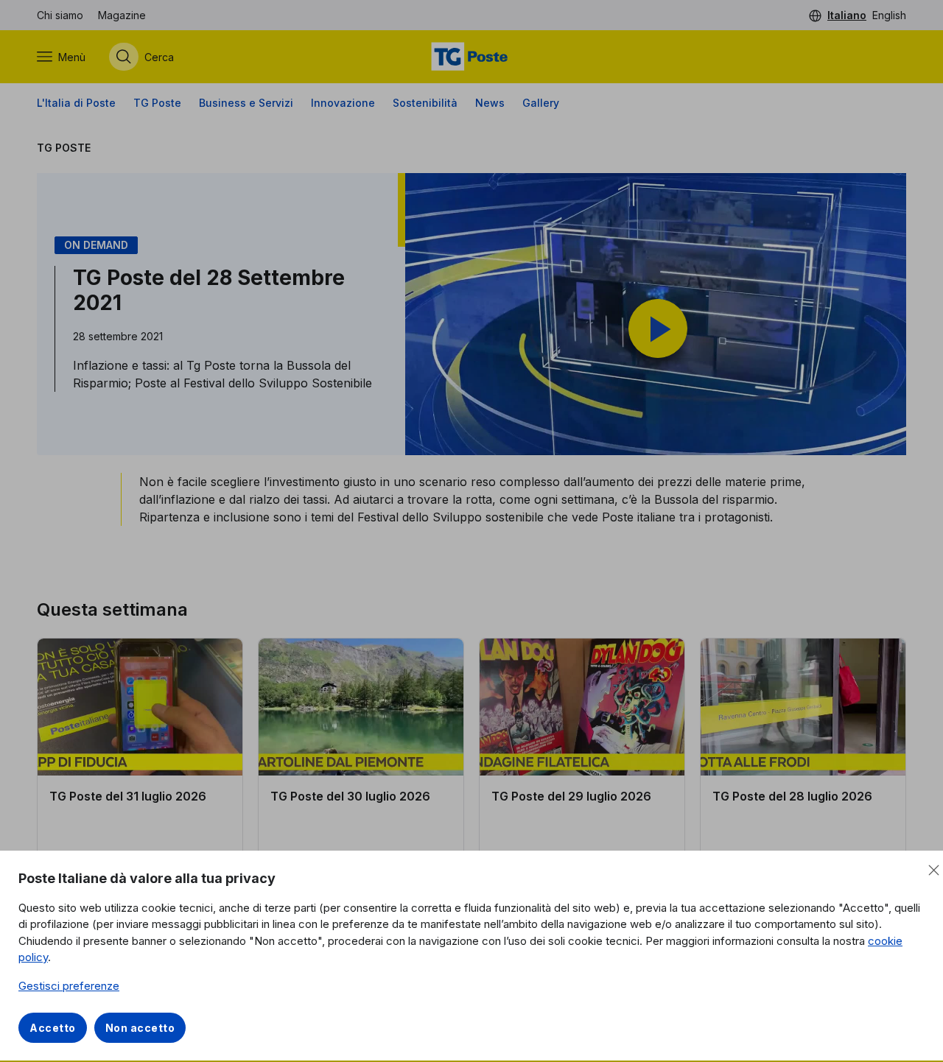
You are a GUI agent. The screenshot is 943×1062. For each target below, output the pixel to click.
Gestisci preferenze (68, 986)
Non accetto (140, 1027)
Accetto (52, 1027)
